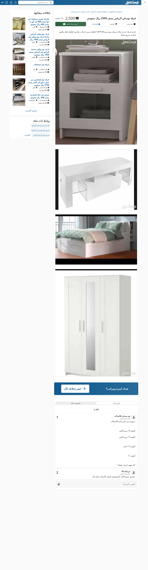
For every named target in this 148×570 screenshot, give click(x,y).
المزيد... (26, 135)
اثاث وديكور (85, 12)
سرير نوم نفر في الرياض (41, 135)
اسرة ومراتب (74, 12)
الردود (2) (116, 403)
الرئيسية (119, 12)
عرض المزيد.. (31, 110)
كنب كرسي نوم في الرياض (40, 125)
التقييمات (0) (75, 403)
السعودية (112, 12)
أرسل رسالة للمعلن (72, 24)
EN (2, 2)
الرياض (93, 12)
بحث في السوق (43, 2)
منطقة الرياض (102, 12)
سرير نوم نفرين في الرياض (40, 130)
